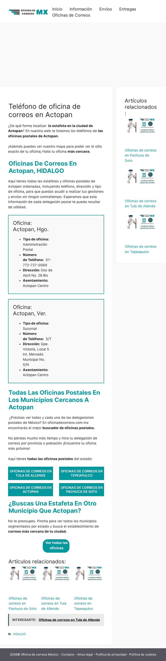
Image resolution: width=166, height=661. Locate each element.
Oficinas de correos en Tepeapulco (82, 473)
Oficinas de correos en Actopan (31, 489)
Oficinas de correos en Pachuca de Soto (82, 489)
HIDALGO (19, 634)
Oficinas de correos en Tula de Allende (31, 473)
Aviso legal (85, 654)
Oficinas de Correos (71, 15)
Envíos (105, 9)
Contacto (67, 654)
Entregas (127, 9)
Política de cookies (142, 654)
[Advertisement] (83, 52)
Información (81, 9)
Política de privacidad (111, 654)
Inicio (57, 9)
